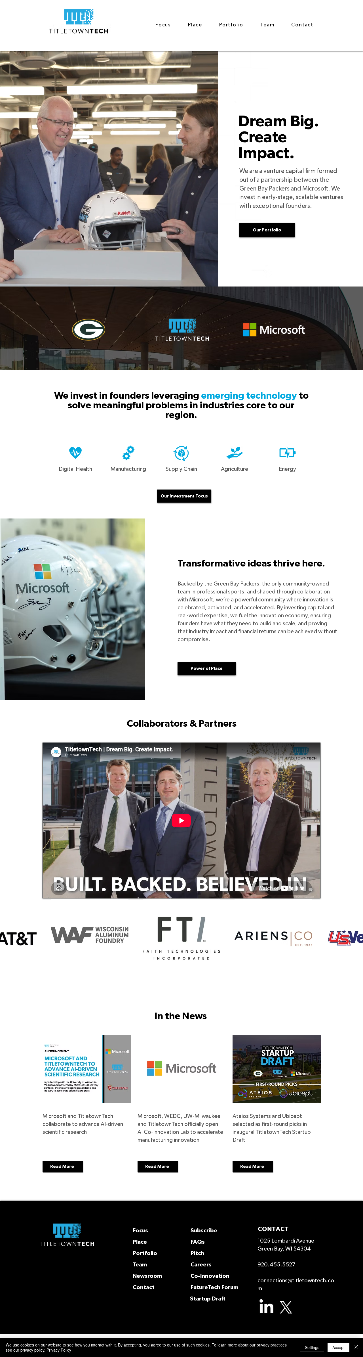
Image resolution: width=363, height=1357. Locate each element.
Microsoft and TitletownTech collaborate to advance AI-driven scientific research (83, 1124)
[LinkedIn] (266, 1307)
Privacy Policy (59, 1350)
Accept (338, 1347)
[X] (286, 1307)
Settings (312, 1347)
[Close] (356, 1347)
